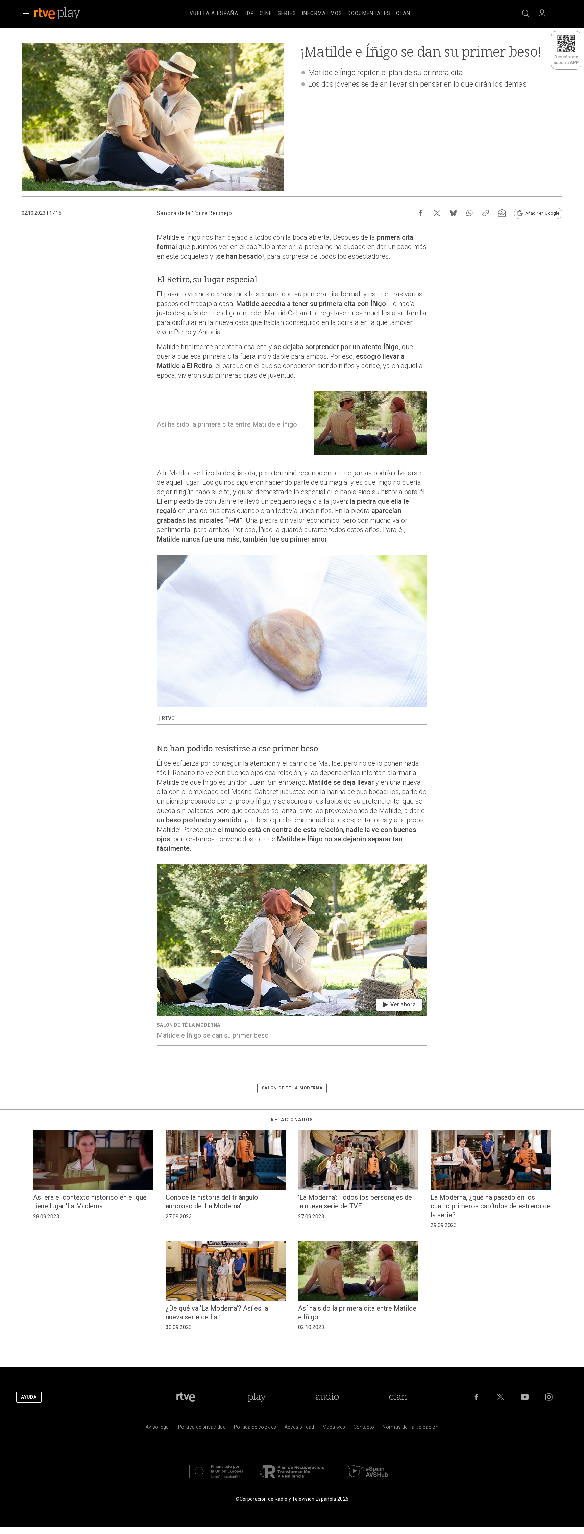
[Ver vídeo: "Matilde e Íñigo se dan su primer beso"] (292, 954)
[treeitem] (214, 13)
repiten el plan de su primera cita (410, 72)
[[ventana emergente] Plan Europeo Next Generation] (216, 1480)
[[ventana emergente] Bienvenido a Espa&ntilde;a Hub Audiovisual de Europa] (368, 1480)
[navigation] (300, 12)
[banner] (66, 13)
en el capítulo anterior (262, 247)
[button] (26, 13)
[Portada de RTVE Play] (58, 13)
